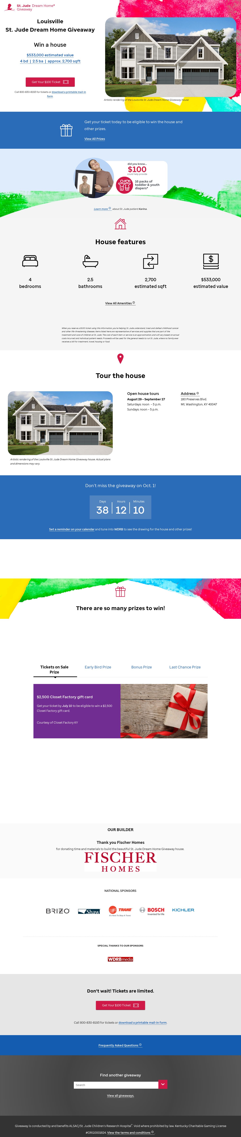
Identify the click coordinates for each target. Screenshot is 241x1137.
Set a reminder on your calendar (71, 529)
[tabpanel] (120, 713)
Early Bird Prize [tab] (98, 667)
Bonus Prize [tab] (141, 667)
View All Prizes (94, 139)
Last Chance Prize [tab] (185, 667)
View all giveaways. (120, 1095)
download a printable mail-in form (143, 1022)
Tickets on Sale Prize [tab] (54, 670)
